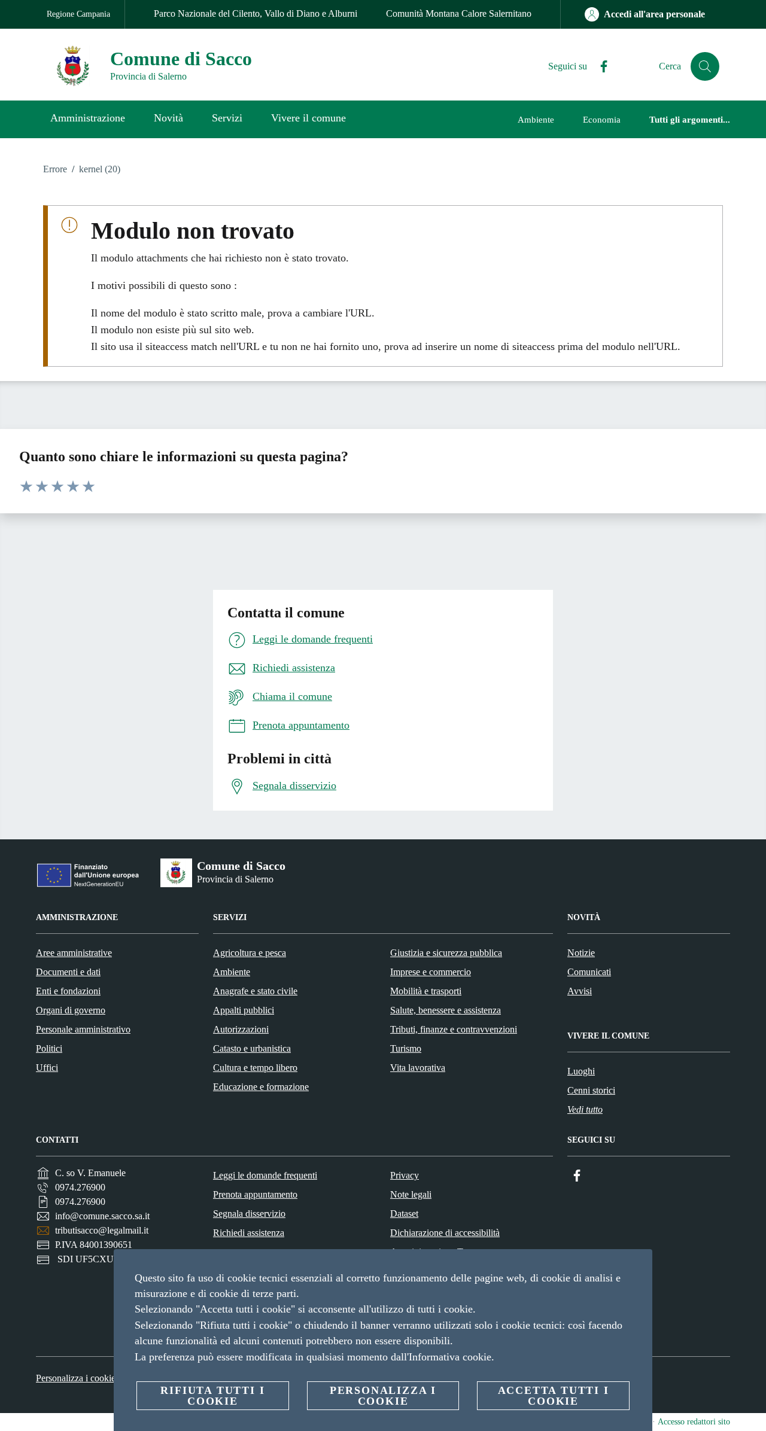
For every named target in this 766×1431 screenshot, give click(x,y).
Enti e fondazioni (68, 991)
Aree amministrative (74, 953)
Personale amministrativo (83, 1029)
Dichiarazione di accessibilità (445, 1233)
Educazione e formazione (261, 1087)
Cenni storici (591, 1090)
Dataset (404, 1213)
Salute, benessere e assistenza (445, 1010)
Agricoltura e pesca (249, 953)
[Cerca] (705, 66)
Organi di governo (70, 1010)
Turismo (405, 1048)
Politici (49, 1048)
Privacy (404, 1175)
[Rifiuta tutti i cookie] (638, 1268)
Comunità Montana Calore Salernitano (458, 13)
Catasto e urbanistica (252, 1048)
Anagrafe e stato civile (255, 991)
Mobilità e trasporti (425, 991)
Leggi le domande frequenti (265, 1175)
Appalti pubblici (243, 1010)
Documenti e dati (68, 972)
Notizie (581, 953)
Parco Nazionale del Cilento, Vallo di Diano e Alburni (255, 13)
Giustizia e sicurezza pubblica (446, 953)
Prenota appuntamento (255, 1194)
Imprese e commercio (430, 972)
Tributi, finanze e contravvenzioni (453, 1029)
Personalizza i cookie (75, 1378)
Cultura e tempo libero (255, 1067)
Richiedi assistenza (248, 1233)
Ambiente (231, 972)
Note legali (410, 1194)
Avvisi (579, 991)
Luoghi (581, 1071)
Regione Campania (78, 14)
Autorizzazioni (241, 1029)
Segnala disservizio (249, 1213)
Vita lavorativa (417, 1067)
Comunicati (589, 972)
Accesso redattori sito (694, 1421)
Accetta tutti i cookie (553, 1395)
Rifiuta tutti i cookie (212, 1395)
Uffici (47, 1067)
